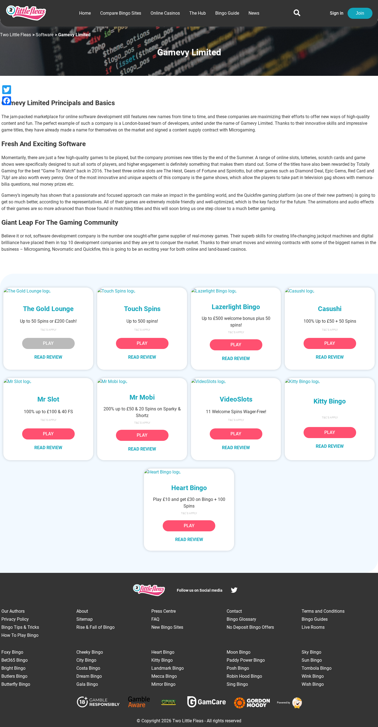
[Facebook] (6, 100)
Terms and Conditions (323, 611)
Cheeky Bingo (89, 652)
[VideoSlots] (236, 381)
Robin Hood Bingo (244, 676)
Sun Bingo (312, 660)
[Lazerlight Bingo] (236, 291)
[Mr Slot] (48, 381)
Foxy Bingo (12, 652)
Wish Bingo (313, 684)
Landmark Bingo (167, 668)
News (253, 13)
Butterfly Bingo (15, 684)
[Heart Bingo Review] (189, 472)
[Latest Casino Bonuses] (296, 702)
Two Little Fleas (15, 34)
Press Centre (163, 611)
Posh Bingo (238, 668)
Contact (234, 611)
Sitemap (84, 619)
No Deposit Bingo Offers (250, 627)
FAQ (155, 619)
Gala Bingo (87, 684)
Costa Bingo (88, 668)
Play (142, 343)
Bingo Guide (227, 13)
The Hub (197, 13)
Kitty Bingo (162, 660)
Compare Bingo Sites (120, 13)
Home (85, 13)
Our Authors (13, 611)
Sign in (336, 13)
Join (360, 13)
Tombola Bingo (317, 668)
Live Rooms (313, 627)
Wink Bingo (313, 676)
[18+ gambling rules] (98, 703)
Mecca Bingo (164, 676)
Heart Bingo (162, 652)
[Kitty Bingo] (330, 381)
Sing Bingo (237, 684)
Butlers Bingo (14, 676)
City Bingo (86, 660)
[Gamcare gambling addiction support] (206, 702)
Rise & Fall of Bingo (95, 627)
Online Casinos (165, 13)
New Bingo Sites (167, 627)
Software (44, 34)
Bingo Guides (315, 619)
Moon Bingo (238, 652)
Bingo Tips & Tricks (20, 627)
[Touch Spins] (142, 291)
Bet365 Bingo (14, 660)
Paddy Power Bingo (246, 660)
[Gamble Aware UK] (139, 702)
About (82, 611)
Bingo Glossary (241, 619)
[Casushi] (330, 291)
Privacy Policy (15, 619)
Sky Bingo (311, 652)
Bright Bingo (13, 668)
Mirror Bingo (163, 684)
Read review (48, 357)
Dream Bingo (89, 676)
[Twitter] (6, 89)
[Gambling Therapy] (252, 702)
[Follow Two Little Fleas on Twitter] (234, 591)
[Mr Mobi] (142, 381)
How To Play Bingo (19, 635)
